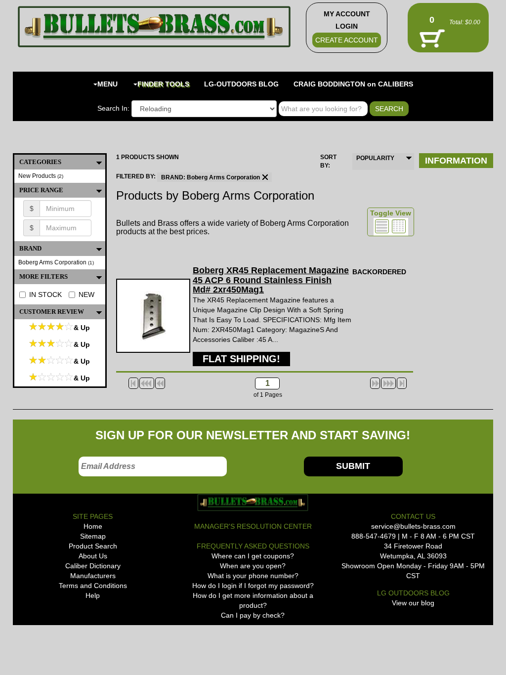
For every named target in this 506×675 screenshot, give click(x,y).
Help (92, 595)
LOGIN (347, 26)
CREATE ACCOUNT (346, 40)
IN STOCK (45, 294)
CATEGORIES (40, 162)
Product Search (93, 546)
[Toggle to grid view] (399, 226)
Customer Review (51, 311)
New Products (40, 175)
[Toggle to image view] (382, 226)
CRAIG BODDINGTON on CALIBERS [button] (353, 84)
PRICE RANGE (41, 190)
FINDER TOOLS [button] (163, 84)
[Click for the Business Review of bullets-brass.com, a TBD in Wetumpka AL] (32, 641)
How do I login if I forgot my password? (253, 586)
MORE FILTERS (43, 276)
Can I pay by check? (253, 615)
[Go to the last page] (402, 383)
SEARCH (389, 109)
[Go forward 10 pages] (375, 383)
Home (93, 526)
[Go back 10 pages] (160, 383)
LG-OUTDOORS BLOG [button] (241, 84)
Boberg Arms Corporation (56, 262)
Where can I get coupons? (252, 556)
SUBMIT (353, 466)
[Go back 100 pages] (146, 383)
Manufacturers (93, 576)
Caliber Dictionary (93, 566)
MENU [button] (107, 84)
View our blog (413, 603)
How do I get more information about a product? (253, 600)
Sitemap (93, 536)
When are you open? (253, 566)
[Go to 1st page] (133, 383)
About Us (93, 556)
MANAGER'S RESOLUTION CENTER (253, 526)
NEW (86, 294)
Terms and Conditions (93, 586)
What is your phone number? (253, 576)
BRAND (30, 248)
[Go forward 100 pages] (388, 383)
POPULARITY (375, 158)
